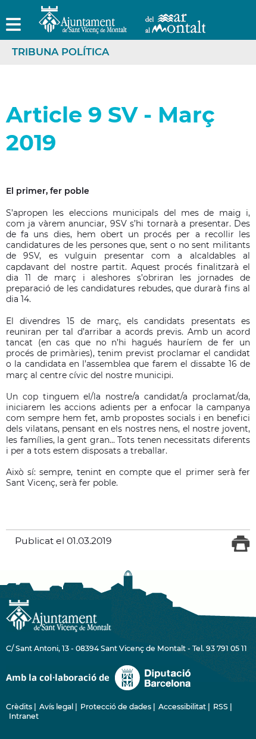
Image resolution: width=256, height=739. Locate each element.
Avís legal (56, 706)
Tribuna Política (60, 52)
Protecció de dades (115, 706)
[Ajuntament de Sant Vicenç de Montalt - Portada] (122, 27)
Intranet (24, 716)
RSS (220, 706)
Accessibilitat (182, 706)
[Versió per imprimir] (241, 549)
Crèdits (19, 706)
